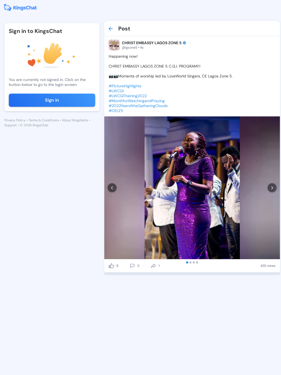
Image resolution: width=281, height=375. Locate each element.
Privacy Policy (15, 120)
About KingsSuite (75, 120)
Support (10, 125)
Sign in (52, 100)
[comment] (132, 265)
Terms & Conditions (44, 120)
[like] (111, 265)
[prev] (112, 187)
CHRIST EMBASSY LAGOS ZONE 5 (152, 42)
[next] (272, 187)
